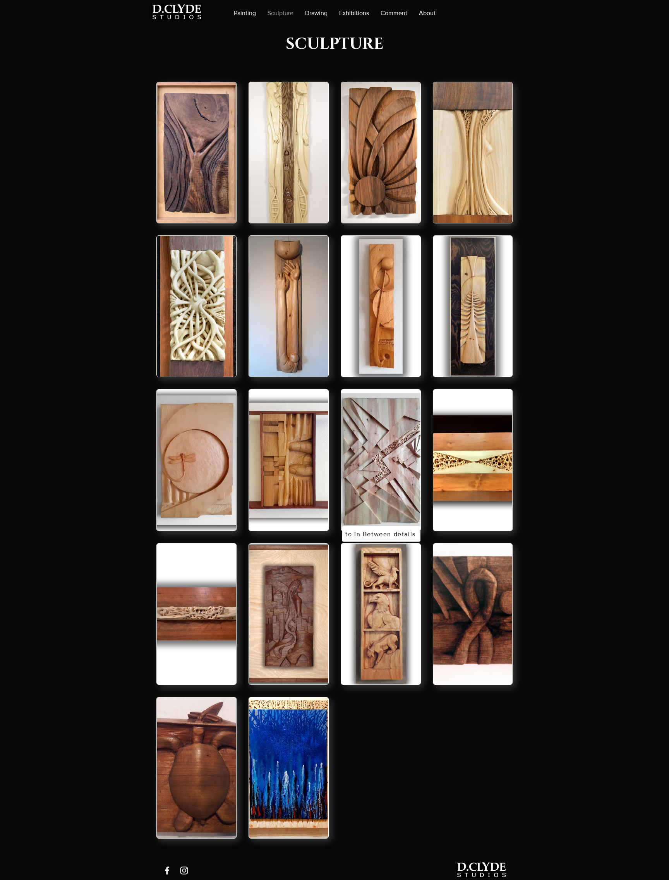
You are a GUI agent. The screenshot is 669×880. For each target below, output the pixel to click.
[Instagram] (184, 870)
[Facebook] (167, 870)
